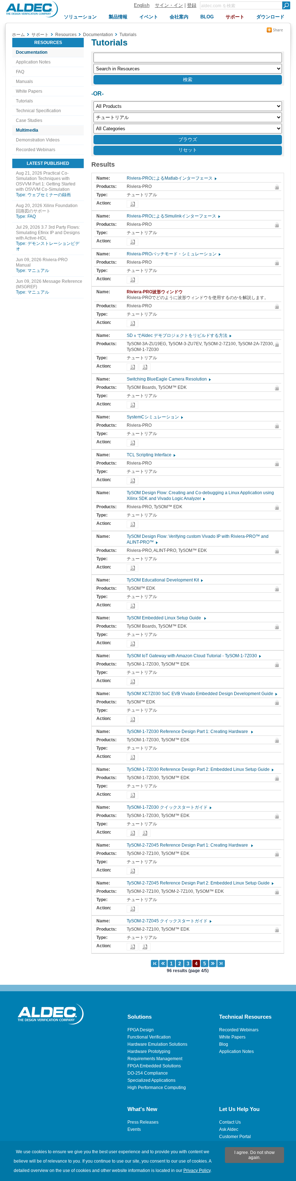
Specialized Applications (151, 1080)
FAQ (20, 71)
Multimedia (27, 130)
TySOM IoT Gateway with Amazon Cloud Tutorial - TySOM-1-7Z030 (193, 655)
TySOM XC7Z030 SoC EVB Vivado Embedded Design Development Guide (202, 693)
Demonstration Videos (38, 139)
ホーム (18, 34)
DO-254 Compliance (147, 1073)
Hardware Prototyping (148, 1051)
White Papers (29, 91)
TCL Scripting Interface (151, 454)
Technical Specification (38, 110)
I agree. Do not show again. (254, 1155)
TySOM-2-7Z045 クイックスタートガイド (169, 920)
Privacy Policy (196, 1170)
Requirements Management (154, 1058)
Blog (223, 1044)
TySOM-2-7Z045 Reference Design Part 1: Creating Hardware (189, 845)
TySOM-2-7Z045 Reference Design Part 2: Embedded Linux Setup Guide (200, 883)
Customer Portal (235, 1136)
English (141, 5)
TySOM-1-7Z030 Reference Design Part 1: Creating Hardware (189, 731)
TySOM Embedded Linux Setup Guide (166, 617)
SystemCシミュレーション (154, 417)
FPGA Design (140, 1029)
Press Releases (142, 1122)
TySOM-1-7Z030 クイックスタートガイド (169, 807)
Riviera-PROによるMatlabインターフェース (171, 178)
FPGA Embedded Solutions (154, 1065)
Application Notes (33, 62)
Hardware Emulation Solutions (157, 1044)
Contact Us (230, 1122)
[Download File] (132, 204)
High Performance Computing (156, 1087)
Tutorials (24, 101)
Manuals (24, 81)
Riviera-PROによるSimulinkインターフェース (173, 216)
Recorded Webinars (35, 149)
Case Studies (29, 120)
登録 (191, 5)
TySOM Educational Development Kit (164, 580)
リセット (187, 150)
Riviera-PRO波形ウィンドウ (156, 291)
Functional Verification (149, 1037)
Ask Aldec (228, 1129)
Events (134, 1129)
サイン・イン (169, 5)
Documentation (31, 52)
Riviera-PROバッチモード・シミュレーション (173, 253)
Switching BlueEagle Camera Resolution (168, 379)
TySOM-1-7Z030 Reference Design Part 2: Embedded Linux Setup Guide (200, 769)
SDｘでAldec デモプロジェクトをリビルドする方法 (179, 335)
